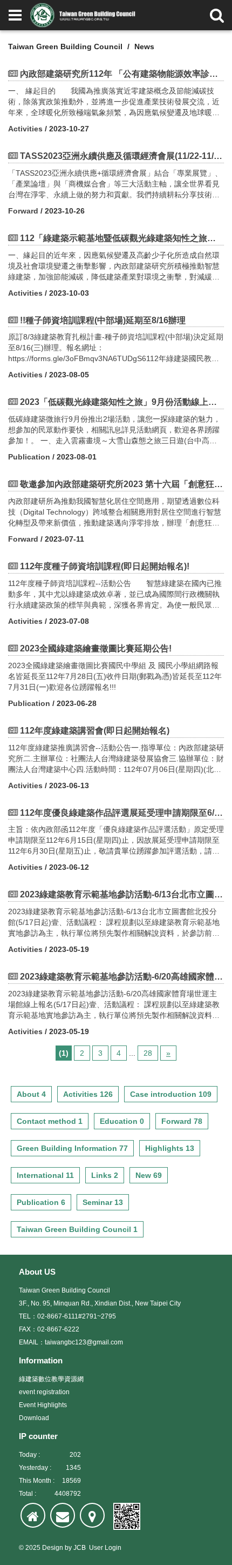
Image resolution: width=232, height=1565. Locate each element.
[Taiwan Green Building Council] (84, 15)
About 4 (31, 1094)
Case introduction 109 (170, 1094)
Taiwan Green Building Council (65, 46)
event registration (44, 1392)
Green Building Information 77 (72, 1148)
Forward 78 (181, 1121)
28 (148, 1053)
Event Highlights (43, 1405)
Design (52, 1547)
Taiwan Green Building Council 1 (77, 1229)
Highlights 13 (169, 1148)
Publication (29, 456)
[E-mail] (62, 1515)
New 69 (148, 1175)
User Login (105, 1547)
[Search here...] (217, 15)
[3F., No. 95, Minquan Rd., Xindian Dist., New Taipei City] (92, 1515)
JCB (79, 1547)
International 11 (45, 1175)
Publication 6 (41, 1202)
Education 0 (122, 1121)
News (144, 46)
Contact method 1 (50, 1121)
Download (34, 1418)
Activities (25, 128)
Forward (23, 211)
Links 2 (104, 1175)
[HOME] (33, 1515)
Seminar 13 (103, 1202)
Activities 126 (88, 1094)
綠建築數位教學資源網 (51, 1379)
